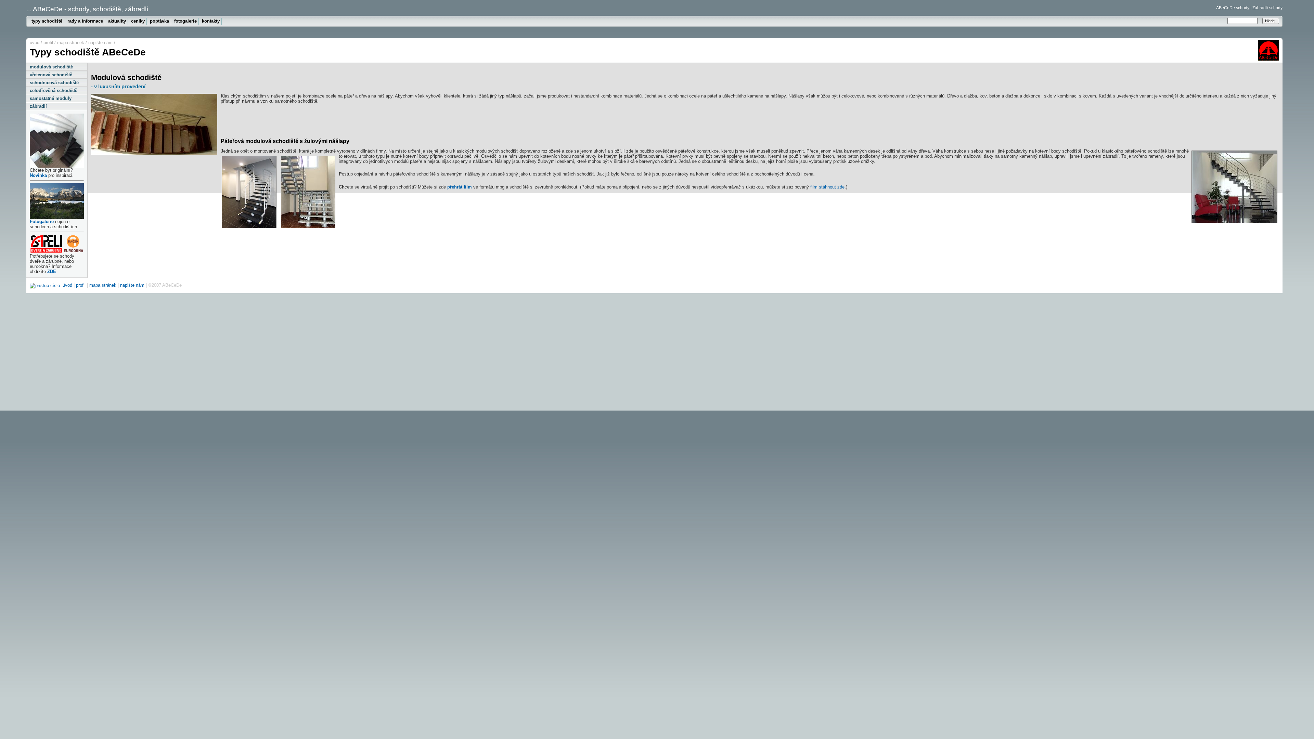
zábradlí (38, 106)
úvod (34, 42)
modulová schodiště (51, 66)
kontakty (211, 21)
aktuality (117, 21)
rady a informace (85, 21)
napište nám (100, 42)
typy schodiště (46, 21)
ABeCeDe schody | (1233, 7)
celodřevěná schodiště (53, 90)
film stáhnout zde (827, 187)
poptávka (159, 21)
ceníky (138, 21)
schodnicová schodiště (54, 82)
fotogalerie (185, 21)
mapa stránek (70, 42)
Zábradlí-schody (1267, 7)
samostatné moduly (51, 98)
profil (48, 42)
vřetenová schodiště (51, 74)
